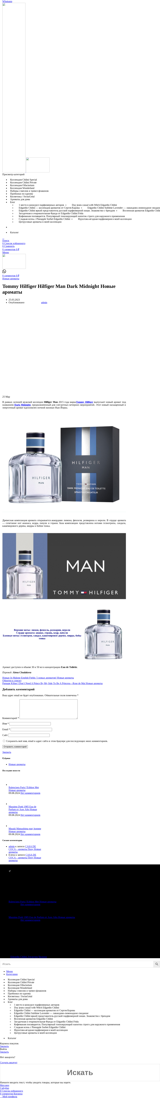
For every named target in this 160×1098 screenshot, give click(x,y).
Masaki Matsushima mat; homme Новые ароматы (25, 830)
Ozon (72, 943)
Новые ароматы (10, 278)
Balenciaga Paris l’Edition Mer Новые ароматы (24, 789)
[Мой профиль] (3, 237)
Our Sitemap (16, 949)
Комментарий (10, 718)
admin (12, 846)
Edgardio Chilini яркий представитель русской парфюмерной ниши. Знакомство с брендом (62, 1016)
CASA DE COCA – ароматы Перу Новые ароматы (25, 849)
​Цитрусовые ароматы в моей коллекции (40, 221)
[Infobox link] (4, 272)
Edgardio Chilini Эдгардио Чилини (28, 956)
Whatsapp (7, 1)
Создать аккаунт (8, 1062)
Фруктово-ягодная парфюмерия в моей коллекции (105, 219)
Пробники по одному (108, 903)
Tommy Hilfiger (84, 402)
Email (6, 729)
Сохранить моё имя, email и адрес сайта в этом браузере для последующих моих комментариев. (57, 741)
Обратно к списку (12, 680)
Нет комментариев (30, 793)
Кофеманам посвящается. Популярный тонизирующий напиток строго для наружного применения (72, 216)
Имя (5, 723)
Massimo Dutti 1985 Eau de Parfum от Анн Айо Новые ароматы (23, 809)
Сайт (5, 735)
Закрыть (6, 752)
